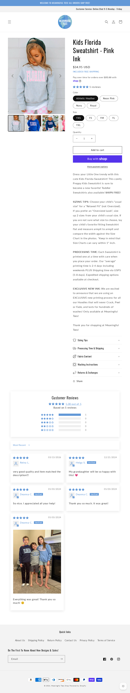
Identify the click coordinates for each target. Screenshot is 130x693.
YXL (78, 125)
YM (102, 118)
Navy (79, 105)
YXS (78, 118)
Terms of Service (106, 640)
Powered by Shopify (78, 686)
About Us (20, 640)
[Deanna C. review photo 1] (37, 562)
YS (90, 118)
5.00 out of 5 (73, 403)
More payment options (97, 166)
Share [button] (80, 381)
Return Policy (54, 640)
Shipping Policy (36, 640)
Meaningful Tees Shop (60, 686)
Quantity (77, 132)
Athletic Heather (85, 98)
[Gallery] (36, 85)
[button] (9, 21)
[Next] (60, 75)
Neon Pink (109, 98)
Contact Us (71, 640)
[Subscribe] (61, 659)
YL (113, 118)
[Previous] (12, 75)
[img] (21, 457)
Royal (93, 105)
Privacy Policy (87, 640)
